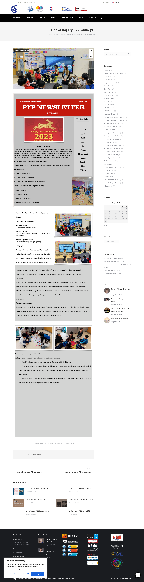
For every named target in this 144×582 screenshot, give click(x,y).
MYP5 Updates (109, 111)
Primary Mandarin (109, 129)
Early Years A (108, 89)
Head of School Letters (111, 95)
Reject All (26, 574)
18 (109, 216)
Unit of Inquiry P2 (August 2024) (80, 511)
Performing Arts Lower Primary (114, 117)
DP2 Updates (108, 79)
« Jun (105, 225)
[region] (25, 568)
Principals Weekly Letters (112, 151)
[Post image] (18, 491)
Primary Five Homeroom (112, 123)
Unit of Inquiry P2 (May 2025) (36, 500)
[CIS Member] (92, 564)
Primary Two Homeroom (22, 50)
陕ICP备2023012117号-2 (124, 578)
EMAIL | (36, 2)
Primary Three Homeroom (112, 145)
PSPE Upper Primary (111, 158)
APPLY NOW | (17, 2)
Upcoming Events (109, 173)
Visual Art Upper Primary (112, 183)
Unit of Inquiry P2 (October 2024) (37, 511)
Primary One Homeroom (112, 133)
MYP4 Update (108, 108)
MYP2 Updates (109, 101)
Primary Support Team (111, 142)
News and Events (109, 114)
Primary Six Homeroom (111, 139)
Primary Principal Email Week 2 (114, 258)
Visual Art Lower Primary (112, 180)
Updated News (108, 176)
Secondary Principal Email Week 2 (115, 261)
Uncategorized (108, 170)
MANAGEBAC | (27, 2)
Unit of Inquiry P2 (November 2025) (38, 488)
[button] (138, 575)
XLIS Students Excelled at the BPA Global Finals (117, 266)
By (59, 443)
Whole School (108, 186)
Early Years (107, 86)
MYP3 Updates (109, 104)
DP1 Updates (108, 76)
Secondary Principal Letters (113, 167)
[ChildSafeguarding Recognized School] (92, 559)
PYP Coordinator (109, 161)
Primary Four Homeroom (112, 126)
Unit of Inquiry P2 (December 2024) (81, 500)
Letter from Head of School (112, 270)
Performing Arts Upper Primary (114, 120)
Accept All (38, 574)
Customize (13, 574)
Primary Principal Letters (112, 136)
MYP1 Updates (109, 98)
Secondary (107, 164)
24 (105, 219)
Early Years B (108, 92)
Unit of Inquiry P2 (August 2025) (80, 488)
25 (109, 219)
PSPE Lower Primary (111, 155)
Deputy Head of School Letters (114, 73)
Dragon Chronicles (110, 83)
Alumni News (108, 70)
